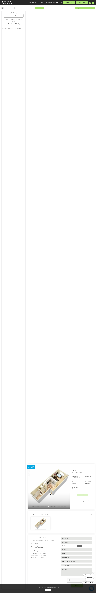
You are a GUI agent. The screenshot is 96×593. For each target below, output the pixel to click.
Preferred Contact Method (69, 545)
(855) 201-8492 (34, 543)
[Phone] (90, 3)
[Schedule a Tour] (93, 3)
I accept (48, 589)
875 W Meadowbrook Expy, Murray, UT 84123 (42, 540)
